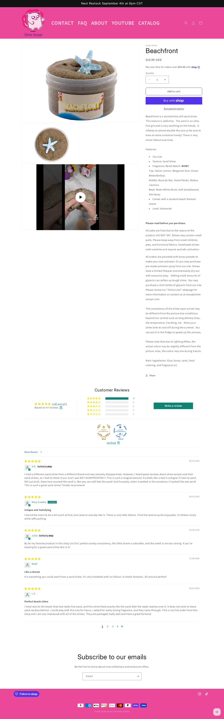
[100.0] (120, 430)
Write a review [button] (173, 405)
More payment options (174, 108)
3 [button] (113, 626)
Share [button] (152, 375)
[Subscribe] (137, 676)
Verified (111, 443)
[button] (186, 23)
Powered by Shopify (121, 711)
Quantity (150, 73)
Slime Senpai (106, 711)
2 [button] (107, 626)
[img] (32, 461)
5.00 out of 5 (59, 404)
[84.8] (103, 430)
